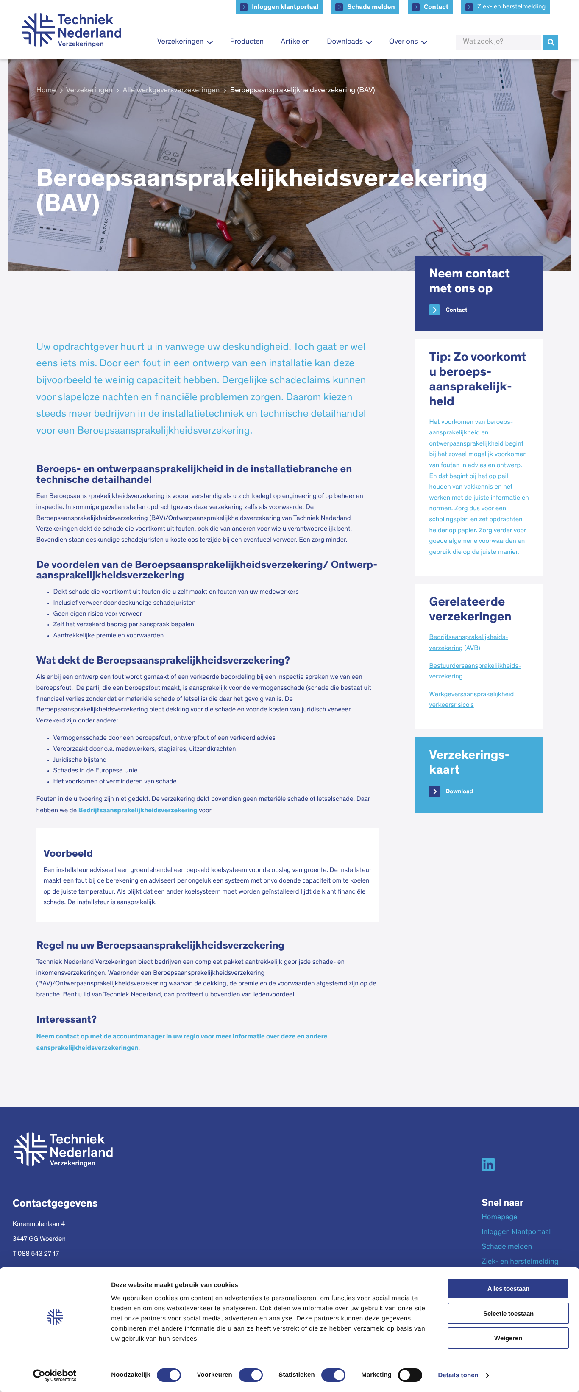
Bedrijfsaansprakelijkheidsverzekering (138, 810)
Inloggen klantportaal (285, 7)
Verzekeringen (89, 90)
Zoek (550, 42)
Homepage (499, 1217)
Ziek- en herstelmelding (511, 7)
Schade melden (371, 7)
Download (459, 791)
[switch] (251, 1375)
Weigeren (508, 1338)
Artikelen (295, 42)
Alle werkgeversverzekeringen (171, 90)
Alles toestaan (508, 1288)
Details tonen (458, 1375)
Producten (247, 42)
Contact (436, 7)
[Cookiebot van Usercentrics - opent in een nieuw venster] (55, 1375)
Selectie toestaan (508, 1313)
